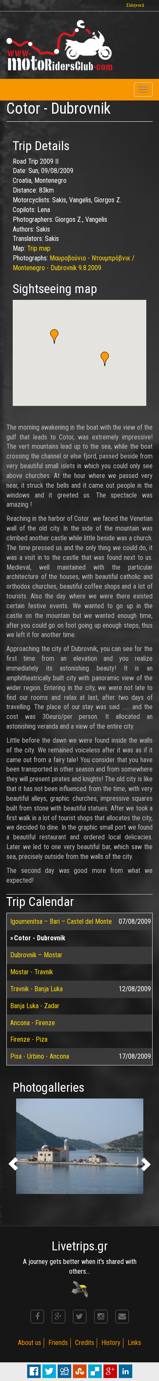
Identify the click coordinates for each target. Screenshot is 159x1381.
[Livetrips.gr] (79, 1289)
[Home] (59, 45)
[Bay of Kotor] (79, 1146)
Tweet (49, 1371)
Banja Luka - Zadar (34, 1006)
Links (134, 1343)
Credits (84, 1343)
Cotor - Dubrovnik (39, 938)
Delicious (95, 1371)
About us (29, 1343)
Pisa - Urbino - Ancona (39, 1056)
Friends (58, 1343)
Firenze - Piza (28, 1039)
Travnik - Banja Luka (36, 989)
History (110, 1343)
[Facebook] (37, 1316)
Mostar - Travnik (31, 972)
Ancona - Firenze (32, 1023)
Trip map (38, 248)
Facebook (34, 1371)
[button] (104, 358)
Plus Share (110, 1371)
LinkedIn (125, 1371)
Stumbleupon (79, 1371)
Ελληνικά (135, 5)
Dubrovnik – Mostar (36, 955)
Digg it (64, 1371)
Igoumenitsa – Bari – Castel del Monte (61, 921)
